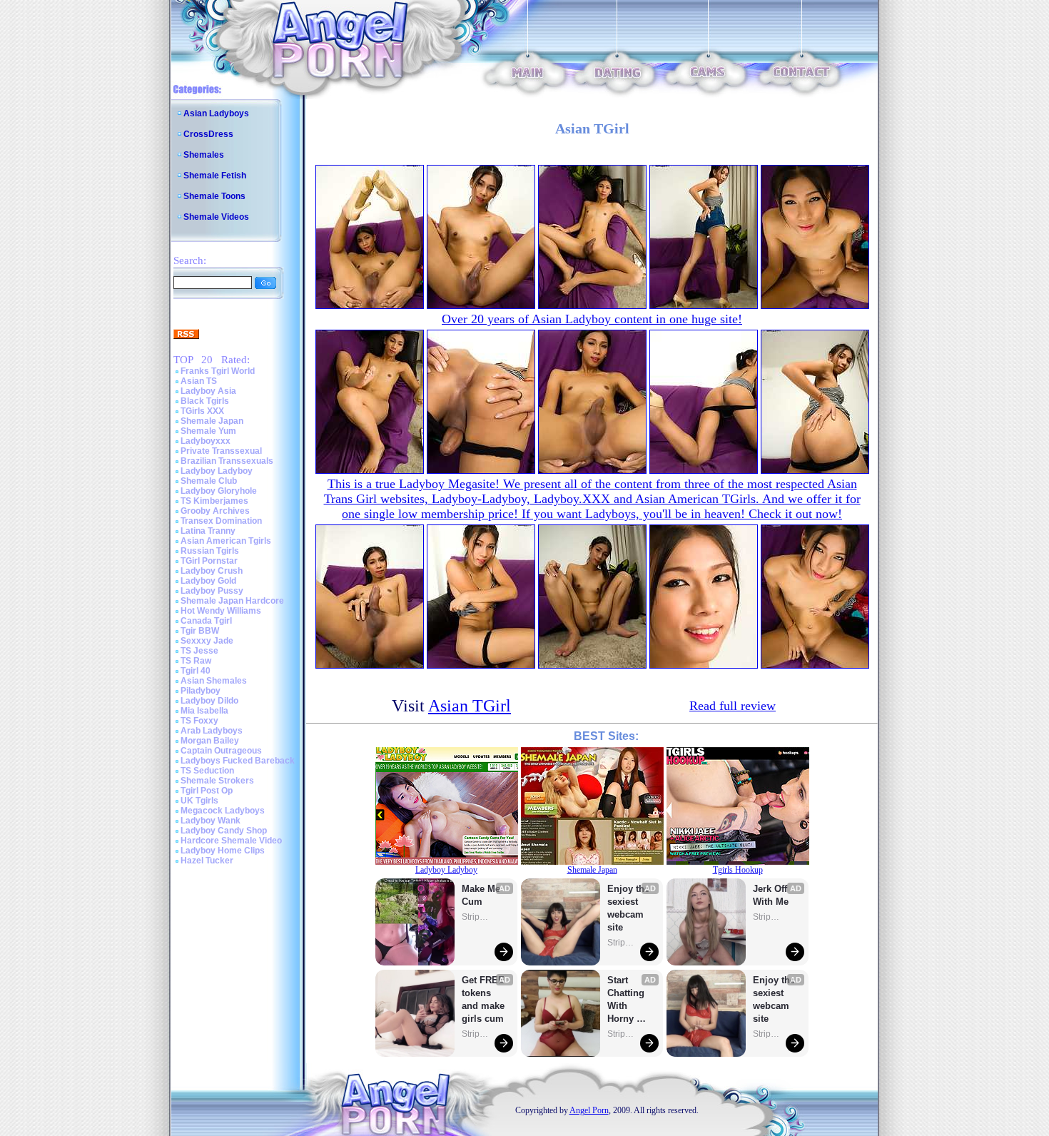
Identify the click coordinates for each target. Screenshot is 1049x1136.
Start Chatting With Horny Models (627, 1000)
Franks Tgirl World (218, 371)
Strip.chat (476, 917)
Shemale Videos (216, 217)
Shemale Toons (214, 196)
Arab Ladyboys (212, 731)
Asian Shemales (214, 681)
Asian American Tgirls (226, 541)
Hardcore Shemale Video (231, 841)
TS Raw (196, 661)
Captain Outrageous (221, 751)
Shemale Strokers (217, 781)
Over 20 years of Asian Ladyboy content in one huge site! (592, 319)
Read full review (732, 706)
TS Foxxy (199, 721)
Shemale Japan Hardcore (232, 601)
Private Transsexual (221, 451)
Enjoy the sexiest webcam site (628, 908)
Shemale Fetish (214, 176)
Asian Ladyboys (216, 113)
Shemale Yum (208, 431)
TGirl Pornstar (209, 561)
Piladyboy (201, 691)
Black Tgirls (205, 401)
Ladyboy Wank (210, 821)
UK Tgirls (199, 801)
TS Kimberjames (214, 501)
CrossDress (208, 134)
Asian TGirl (469, 705)
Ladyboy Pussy (212, 591)
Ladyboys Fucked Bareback (238, 761)
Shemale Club (209, 481)
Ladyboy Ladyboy (217, 471)
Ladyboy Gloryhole (219, 491)
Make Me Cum (482, 895)
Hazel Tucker (207, 861)
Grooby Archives (215, 511)
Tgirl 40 (196, 671)
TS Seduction (207, 771)
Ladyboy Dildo (209, 701)
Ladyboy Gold (208, 581)
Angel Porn (589, 1110)
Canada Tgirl (206, 621)
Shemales (203, 155)
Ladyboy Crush (212, 571)
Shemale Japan (212, 421)
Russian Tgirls (210, 551)
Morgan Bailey (210, 741)
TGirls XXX (202, 411)
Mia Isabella (204, 711)
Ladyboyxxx (205, 441)
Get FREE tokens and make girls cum (483, 999)
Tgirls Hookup (738, 870)
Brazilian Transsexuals (227, 461)
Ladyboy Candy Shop (224, 831)
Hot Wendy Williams (221, 611)
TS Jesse (199, 651)
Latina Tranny (208, 531)
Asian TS (199, 381)
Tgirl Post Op (207, 791)
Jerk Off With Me (771, 895)
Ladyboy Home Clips (223, 851)
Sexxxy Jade (207, 641)
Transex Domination (221, 521)
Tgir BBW (200, 631)
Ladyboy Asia (208, 391)
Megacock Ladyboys (223, 811)
